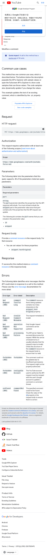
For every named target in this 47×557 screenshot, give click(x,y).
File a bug (5, 480)
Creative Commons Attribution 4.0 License (22, 411)
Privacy (11, 546)
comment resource (17, 238)
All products (6, 537)
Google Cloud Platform (10, 533)
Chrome (5, 526)
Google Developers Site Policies (17, 415)
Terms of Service (8, 497)
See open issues (8, 487)
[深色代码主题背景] (43, 129)
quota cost (12, 58)
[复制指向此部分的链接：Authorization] (18, 141)
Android (5, 522)
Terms (4, 546)
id (27, 395)
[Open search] (38, 2)
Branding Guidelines (9, 501)
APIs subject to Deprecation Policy (14, 508)
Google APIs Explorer (9, 463)
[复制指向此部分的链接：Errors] (11, 275)
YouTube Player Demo (10, 466)
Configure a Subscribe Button (12, 470)
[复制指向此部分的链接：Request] (14, 117)
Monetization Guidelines (10, 504)
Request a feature (8, 483)
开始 (23, 31)
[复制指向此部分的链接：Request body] (18, 233)
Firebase (5, 530)
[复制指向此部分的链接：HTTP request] (18, 124)
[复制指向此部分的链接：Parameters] (16, 171)
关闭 (23, 26)
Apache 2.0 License (29, 413)
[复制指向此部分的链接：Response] (16, 258)
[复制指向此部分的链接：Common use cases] (29, 69)
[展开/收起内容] (5, 44)
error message (20, 287)
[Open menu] (3, 2)
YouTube (16, 2)
